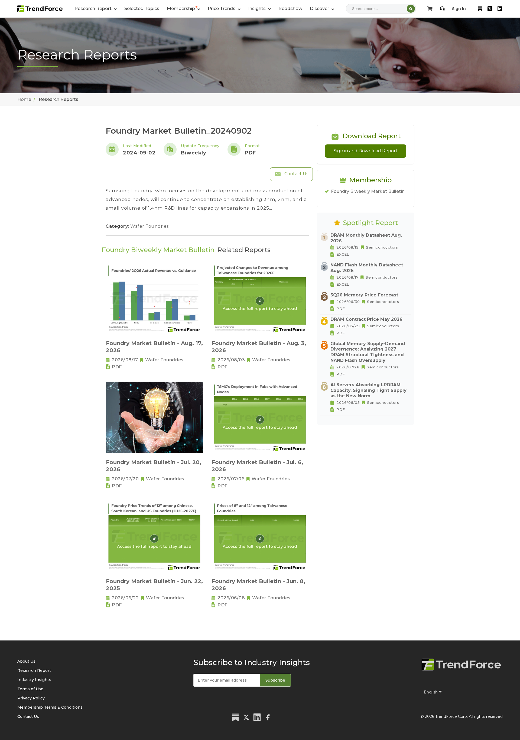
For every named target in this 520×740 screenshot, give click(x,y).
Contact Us (295, 173)
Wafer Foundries (149, 226)
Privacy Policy (31, 698)
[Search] (411, 9)
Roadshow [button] (290, 8)
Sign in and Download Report (366, 150)
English (431, 692)
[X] (490, 8)
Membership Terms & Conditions (50, 707)
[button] (183, 8)
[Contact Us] (442, 8)
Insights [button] (257, 8)
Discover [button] (320, 8)
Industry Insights (34, 679)
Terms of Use (30, 688)
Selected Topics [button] (141, 8)
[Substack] (480, 8)
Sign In (459, 8)
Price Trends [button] (222, 8)
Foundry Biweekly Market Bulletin (368, 191)
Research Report (34, 670)
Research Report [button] (93, 8)
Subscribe (275, 680)
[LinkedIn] (499, 8)
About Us (26, 661)
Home (24, 99)
